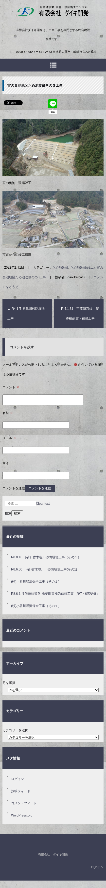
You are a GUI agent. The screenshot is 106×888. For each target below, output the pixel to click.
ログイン (17, 779)
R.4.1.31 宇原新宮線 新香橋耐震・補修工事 (80, 313)
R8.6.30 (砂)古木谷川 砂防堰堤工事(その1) (44, 569)
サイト (7, 463)
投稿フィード (20, 791)
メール (9, 438)
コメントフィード (24, 803)
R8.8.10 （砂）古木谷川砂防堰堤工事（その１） (46, 557)
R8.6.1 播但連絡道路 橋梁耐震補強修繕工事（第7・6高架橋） (55, 594)
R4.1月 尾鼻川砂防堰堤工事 (26, 313)
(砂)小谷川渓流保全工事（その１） (36, 581)
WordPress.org (21, 815)
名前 (7, 413)
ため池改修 (60, 267)
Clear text (43, 503)
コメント (10, 387)
